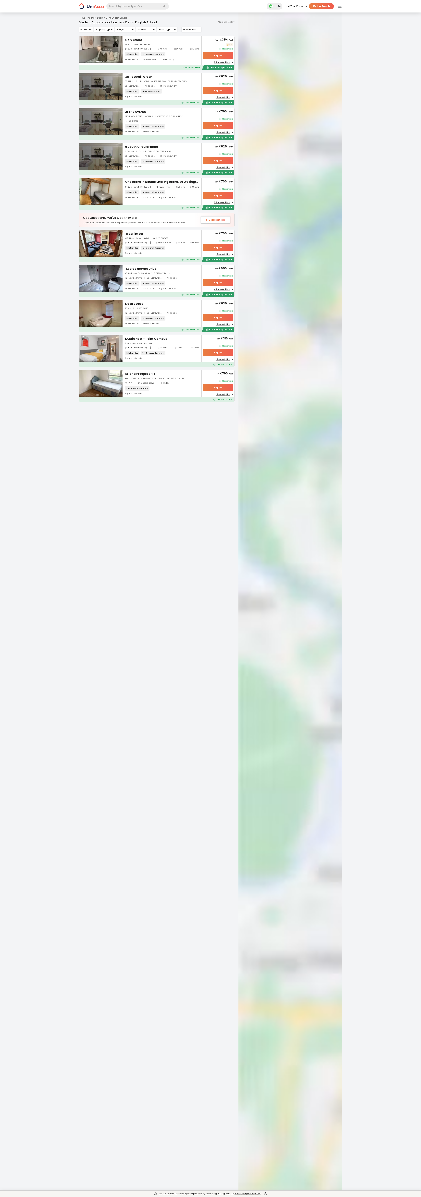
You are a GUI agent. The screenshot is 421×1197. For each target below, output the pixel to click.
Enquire (218, 55)
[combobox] (137, 6)
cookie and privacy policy (247, 1193)
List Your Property (296, 6)
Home (82, 17)
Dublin (100, 17)
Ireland (91, 17)
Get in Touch (321, 6)
